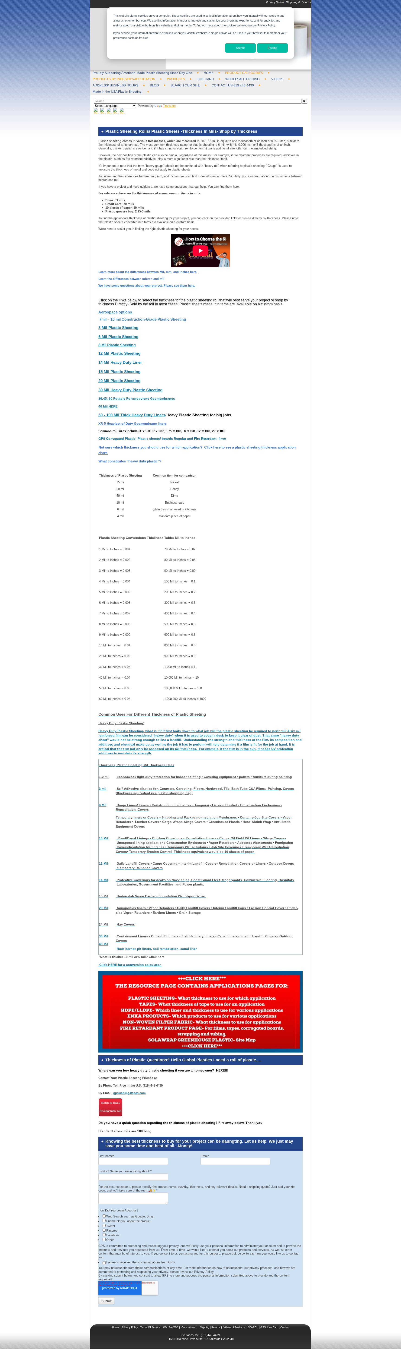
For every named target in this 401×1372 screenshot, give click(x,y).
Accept (240, 48)
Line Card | (273, 1327)
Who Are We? (170, 1327)
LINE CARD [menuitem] (205, 79)
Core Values (188, 1327)
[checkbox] (201, 1228)
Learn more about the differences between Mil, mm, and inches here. (147, 272)
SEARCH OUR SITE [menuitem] (185, 85)
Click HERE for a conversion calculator (130, 965)
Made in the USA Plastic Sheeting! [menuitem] (117, 91)
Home (115, 1327)
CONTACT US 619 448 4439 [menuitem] (233, 85)
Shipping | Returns (209, 1327)
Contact (284, 1327)
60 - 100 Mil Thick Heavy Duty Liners (131, 415)
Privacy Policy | (130, 1327)
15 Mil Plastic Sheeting (119, 372)
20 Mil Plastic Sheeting (119, 381)
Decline (272, 48)
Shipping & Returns (298, 2)
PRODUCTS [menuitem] (176, 79)
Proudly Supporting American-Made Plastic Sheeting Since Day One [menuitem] (142, 73)
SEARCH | (253, 1327)
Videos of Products (234, 1327)
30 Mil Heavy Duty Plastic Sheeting (130, 390)
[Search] (304, 101)
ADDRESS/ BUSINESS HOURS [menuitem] (115, 85)
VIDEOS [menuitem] (277, 79)
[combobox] (197, 101)
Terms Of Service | (151, 1327)
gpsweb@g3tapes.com (129, 1093)
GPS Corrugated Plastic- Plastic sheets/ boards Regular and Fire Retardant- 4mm (162, 438)
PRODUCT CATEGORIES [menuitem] (244, 73)
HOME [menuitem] (208, 73)
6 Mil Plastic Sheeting (118, 337)
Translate (169, 105)
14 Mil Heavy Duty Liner (120, 362)
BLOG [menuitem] (154, 85)
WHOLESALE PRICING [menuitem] (242, 79)
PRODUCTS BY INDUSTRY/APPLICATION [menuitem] (124, 79)
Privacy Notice (275, 2)
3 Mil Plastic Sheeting (118, 328)
